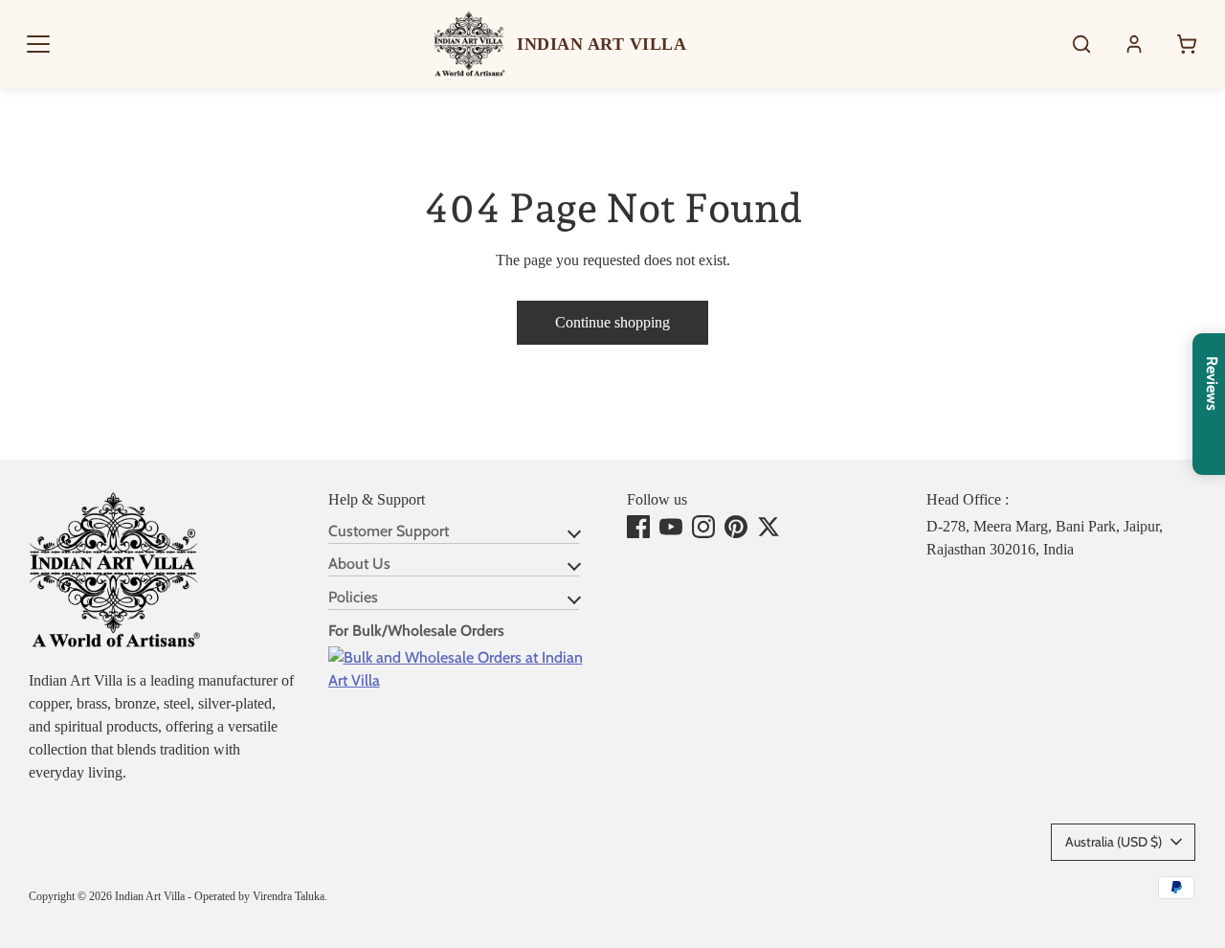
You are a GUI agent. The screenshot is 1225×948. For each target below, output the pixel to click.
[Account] (1134, 44)
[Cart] (1187, 44)
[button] (38, 44)
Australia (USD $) (1113, 841)
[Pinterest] (735, 526)
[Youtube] (670, 526)
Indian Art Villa (150, 896)
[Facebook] (638, 526)
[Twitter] (768, 526)
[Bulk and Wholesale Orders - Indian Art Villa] (463, 680)
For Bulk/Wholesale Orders (416, 630)
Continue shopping (612, 322)
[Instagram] (703, 526)
